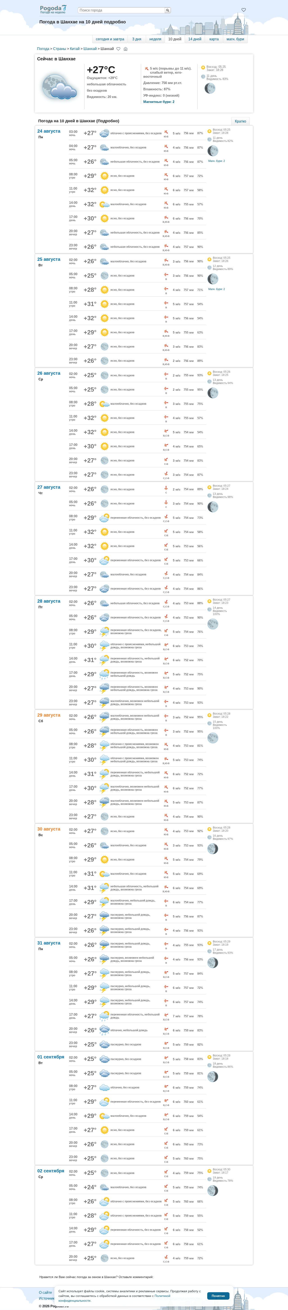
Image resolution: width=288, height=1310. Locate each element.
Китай (75, 49)
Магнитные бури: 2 (158, 102)
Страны (59, 49)
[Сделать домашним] (125, 49)
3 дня (136, 39)
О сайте (45, 1292)
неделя (155, 39)
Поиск (168, 10)
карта (214, 39)
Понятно (218, 1296)
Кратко (240, 121)
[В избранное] (118, 49)
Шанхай (90, 49)
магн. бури (235, 39)
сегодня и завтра (110, 39)
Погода (43, 49)
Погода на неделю (53, 9)
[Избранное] (244, 10)
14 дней (194, 39)
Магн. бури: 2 (216, 161)
